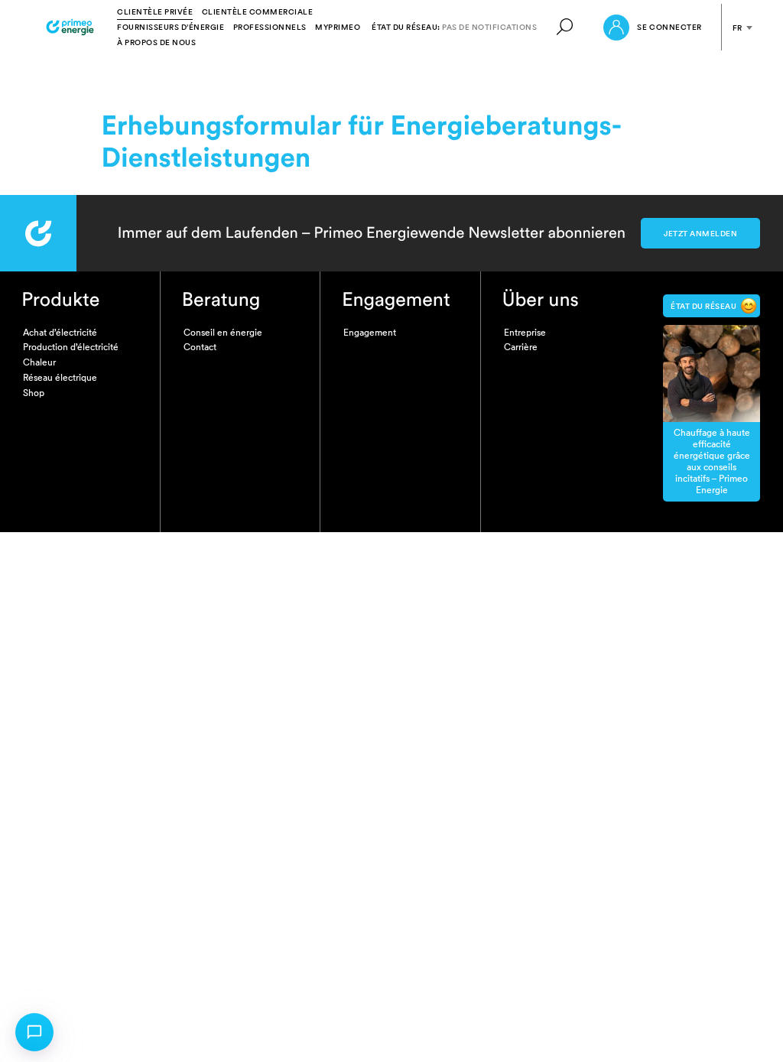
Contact (200, 346)
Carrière (521, 346)
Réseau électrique (60, 377)
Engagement (369, 332)
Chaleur (39, 362)
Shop (33, 392)
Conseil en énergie (223, 332)
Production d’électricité (71, 346)
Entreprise (525, 332)
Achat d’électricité (60, 332)
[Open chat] (34, 1032)
